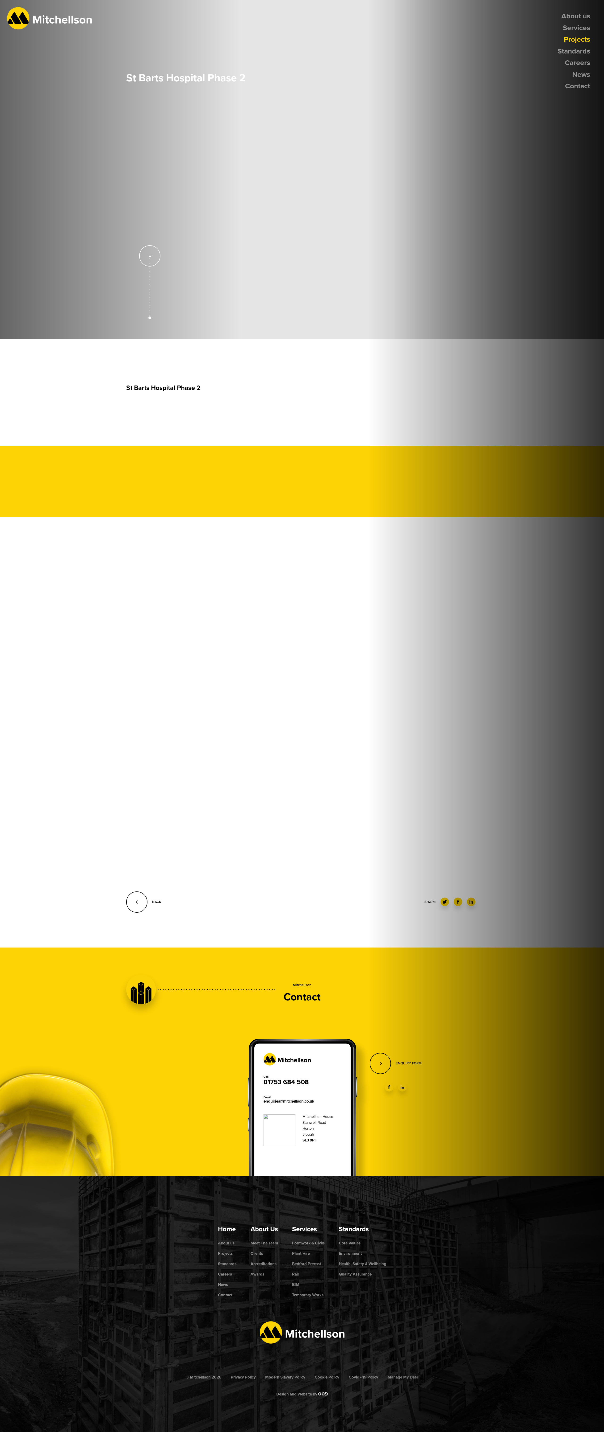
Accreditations (264, 1263)
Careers (577, 62)
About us (575, 16)
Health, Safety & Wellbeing (362, 1263)
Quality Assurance (355, 1274)
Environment (350, 1253)
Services (576, 28)
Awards (257, 1274)
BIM (295, 1284)
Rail (295, 1274)
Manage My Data (403, 1377)
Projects (577, 39)
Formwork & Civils (308, 1243)
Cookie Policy (327, 1377)
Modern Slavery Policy (285, 1377)
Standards (574, 51)
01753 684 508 (286, 1082)
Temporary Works (307, 1294)
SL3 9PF (309, 1140)
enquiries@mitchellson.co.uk (289, 1101)
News (581, 74)
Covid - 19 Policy (363, 1377)
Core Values (350, 1243)
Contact (577, 86)
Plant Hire (301, 1253)
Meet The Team (264, 1243)
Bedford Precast (306, 1263)
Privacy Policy (243, 1377)
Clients (257, 1253)
